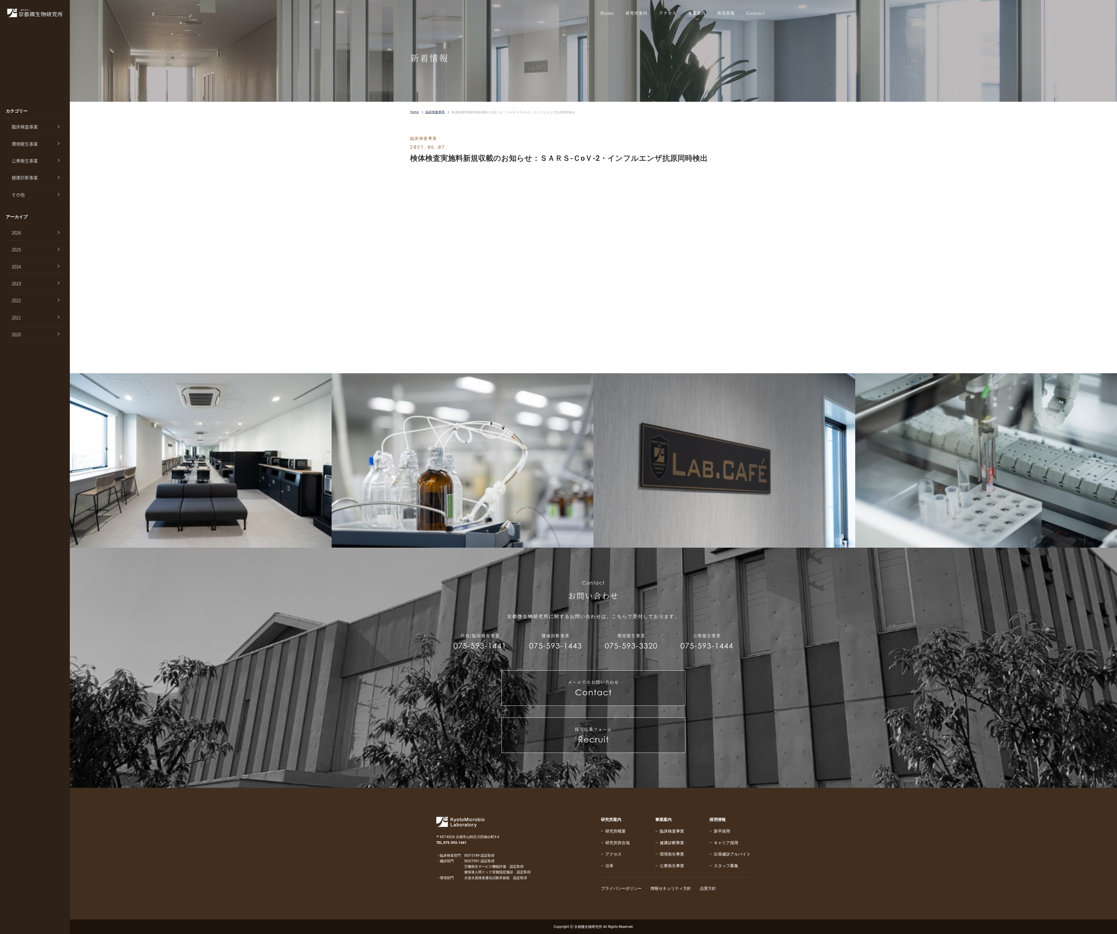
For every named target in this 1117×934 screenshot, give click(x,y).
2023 (16, 283)
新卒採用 (722, 831)
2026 (16, 232)
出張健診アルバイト (732, 854)
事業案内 (663, 819)
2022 (16, 300)
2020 (16, 334)
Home (414, 112)
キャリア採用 (726, 842)
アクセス (613, 854)
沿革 (609, 865)
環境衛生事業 (25, 144)
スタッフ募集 (726, 865)
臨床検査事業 (25, 127)
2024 (16, 266)
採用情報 (717, 819)
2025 (16, 249)
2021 (16, 317)
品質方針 (708, 888)
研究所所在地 (617, 842)
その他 (18, 195)
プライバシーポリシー (621, 888)
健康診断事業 (25, 177)
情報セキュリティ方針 (670, 888)
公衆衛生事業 (25, 161)
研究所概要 (615, 831)
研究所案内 (611, 819)
